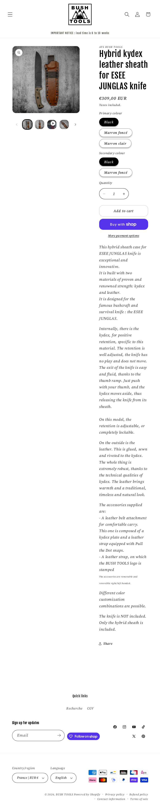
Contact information (111, 799)
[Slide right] (75, 124)
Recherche (74, 708)
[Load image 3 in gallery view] (64, 124)
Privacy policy (115, 794)
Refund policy (138, 794)
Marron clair (115, 143)
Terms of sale (139, 799)
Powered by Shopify (87, 794)
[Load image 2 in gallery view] (40, 124)
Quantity (105, 183)
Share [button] (107, 643)
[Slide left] (16, 124)
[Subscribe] (59, 735)
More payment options (123, 236)
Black (109, 122)
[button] (10, 14)
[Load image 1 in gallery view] (27, 124)
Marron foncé (115, 132)
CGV (90, 708)
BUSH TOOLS (64, 794)
